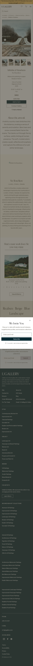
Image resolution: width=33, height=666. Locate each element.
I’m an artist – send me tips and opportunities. (17, 343)
